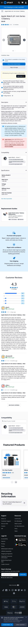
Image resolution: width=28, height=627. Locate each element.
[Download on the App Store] (21, 539)
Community (18, 518)
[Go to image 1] (13, 51)
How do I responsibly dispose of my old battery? (12, 503)
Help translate (12, 585)
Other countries (20, 624)
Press (16, 528)
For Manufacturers (19, 526)
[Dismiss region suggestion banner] (26, 617)
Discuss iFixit (4, 523)
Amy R (7, 307)
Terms (2, 546)
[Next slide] (15, 482)
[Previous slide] (12, 482)
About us (3, 518)
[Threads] (25, 590)
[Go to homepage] (9, 2)
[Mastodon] (19, 590)
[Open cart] (22, 2)
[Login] (26, 2)
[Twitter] (9, 590)
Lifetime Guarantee (6, 551)
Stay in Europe (14, 67)
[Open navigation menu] (1, 2)
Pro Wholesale (18, 521)
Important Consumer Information (6, 556)
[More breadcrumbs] (2, 11)
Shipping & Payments (6, 553)
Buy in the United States (14, 64)
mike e (7, 385)
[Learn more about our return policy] (12, 95)
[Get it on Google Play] (21, 544)
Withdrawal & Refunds (7, 548)
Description (4, 102)
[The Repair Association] (14, 593)
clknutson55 (9, 356)
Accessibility (4, 539)
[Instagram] (13, 590)
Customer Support (6, 521)
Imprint (3, 541)
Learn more (8, 139)
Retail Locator (18, 523)
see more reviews (14, 405)
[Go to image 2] (15, 51)
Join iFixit (21, 76)
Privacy (3, 544)
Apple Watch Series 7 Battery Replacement (16, 213)
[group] (4, 40)
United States (6, 624)
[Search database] (19, 2)
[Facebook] (6, 590)
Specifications (5, 170)
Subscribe (23, 574)
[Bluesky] (22, 590)
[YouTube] (16, 590)
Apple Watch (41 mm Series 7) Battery (15, 11)
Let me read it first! (8, 577)
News (16, 531)
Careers (3, 526)
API (2, 528)
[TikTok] (3, 590)
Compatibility (5, 152)
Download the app (20, 536)
